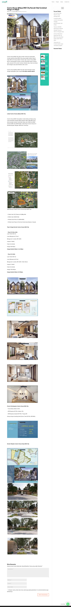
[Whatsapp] (67, 604)
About (61, 1)
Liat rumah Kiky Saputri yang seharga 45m (57, 15)
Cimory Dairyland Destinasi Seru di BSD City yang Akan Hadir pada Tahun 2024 (58, 37)
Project (57, 1)
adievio (10, 11)
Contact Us (67, 1)
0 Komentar (24, 11)
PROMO (19, 11)
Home (53, 1)
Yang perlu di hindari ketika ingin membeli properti (58, 44)
